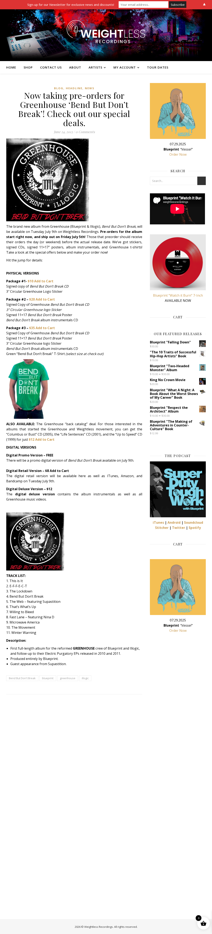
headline (74, 88)
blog (58, 88)
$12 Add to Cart (41, 439)
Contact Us (51, 67)
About (75, 67)
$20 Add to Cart (42, 299)
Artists (95, 67)
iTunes (158, 522)
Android (174, 522)
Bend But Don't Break (22, 678)
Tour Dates (157, 67)
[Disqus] (74, 751)
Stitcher (162, 527)
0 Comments (85, 132)
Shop (28, 67)
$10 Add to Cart (40, 281)
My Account (124, 67)
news (89, 88)
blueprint (47, 678)
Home (11, 67)
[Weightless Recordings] (106, 35)
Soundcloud (193, 522)
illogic (85, 678)
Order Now (178, 154)
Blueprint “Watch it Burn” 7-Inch (178, 295)
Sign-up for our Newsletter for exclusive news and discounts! (70, 4)
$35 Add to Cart (42, 328)
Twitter (178, 527)
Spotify (195, 527)
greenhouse (67, 678)
